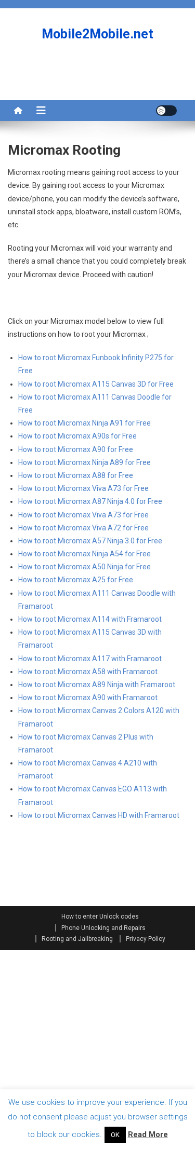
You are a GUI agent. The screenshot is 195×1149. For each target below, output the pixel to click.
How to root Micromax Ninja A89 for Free (84, 462)
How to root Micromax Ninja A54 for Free (84, 554)
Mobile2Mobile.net (97, 34)
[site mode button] (166, 110)
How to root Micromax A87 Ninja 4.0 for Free (90, 501)
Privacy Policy (145, 938)
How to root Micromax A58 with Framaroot (88, 671)
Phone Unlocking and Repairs (103, 928)
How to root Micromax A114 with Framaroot (90, 619)
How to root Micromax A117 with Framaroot (90, 658)
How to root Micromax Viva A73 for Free (83, 488)
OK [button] (115, 1135)
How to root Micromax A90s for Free (77, 436)
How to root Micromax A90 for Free (75, 449)
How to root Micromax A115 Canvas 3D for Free (96, 384)
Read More (148, 1134)
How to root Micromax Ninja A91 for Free (84, 423)
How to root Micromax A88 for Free (75, 475)
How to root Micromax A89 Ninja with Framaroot (96, 684)
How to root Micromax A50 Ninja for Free (84, 567)
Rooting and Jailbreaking (77, 938)
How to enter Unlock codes (100, 916)
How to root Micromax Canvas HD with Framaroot (98, 815)
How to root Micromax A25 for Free (75, 580)
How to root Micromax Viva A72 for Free (83, 528)
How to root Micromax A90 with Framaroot (88, 697)
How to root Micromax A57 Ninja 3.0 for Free (90, 541)
